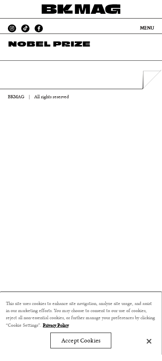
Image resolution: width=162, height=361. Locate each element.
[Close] (149, 341)
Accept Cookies (80, 341)
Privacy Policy (56, 325)
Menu (147, 28)
